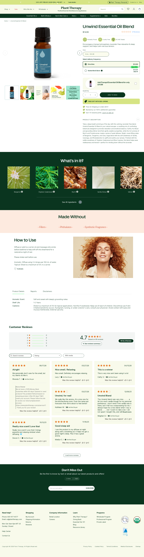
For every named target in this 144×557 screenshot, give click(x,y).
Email (69, 478)
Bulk (106, 16)
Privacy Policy (87, 546)
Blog (74, 525)
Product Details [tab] (18, 291)
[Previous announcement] (20, 2)
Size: (84, 50)
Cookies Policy (99, 546)
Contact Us (6, 536)
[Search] (122, 9)
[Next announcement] (89, 2)
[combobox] (112, 9)
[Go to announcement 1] (52, 3)
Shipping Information (33, 519)
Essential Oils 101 (79, 522)
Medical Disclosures (127, 546)
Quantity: (86, 91)
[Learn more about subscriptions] (102, 71)
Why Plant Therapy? (80, 517)
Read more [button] (127, 412)
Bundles (114, 16)
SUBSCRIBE (90, 488)
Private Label (101, 522)
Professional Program (104, 519)
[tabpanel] (72, 305)
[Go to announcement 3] (57, 3)
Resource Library (79, 527)
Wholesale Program (103, 517)
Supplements (95, 16)
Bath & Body (45, 16)
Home (82, 16)
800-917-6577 (12, 517)
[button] (133, 2)
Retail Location (54, 517)
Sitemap (138, 546)
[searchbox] (20, 355)
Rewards (29, 525)
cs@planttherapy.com (14, 519)
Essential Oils (31, 16)
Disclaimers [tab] (47, 291)
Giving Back (77, 519)
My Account (30, 517)
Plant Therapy (18, 546)
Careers (52, 519)
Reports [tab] (34, 291)
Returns (28, 522)
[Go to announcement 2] (55, 3)
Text (76, 478)
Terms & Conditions (112, 546)
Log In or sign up (107, 113)
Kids (73, 16)
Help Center (6, 531)
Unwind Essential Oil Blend (18, 21)
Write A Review (125, 341)
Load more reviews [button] (72, 455)
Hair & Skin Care (61, 16)
